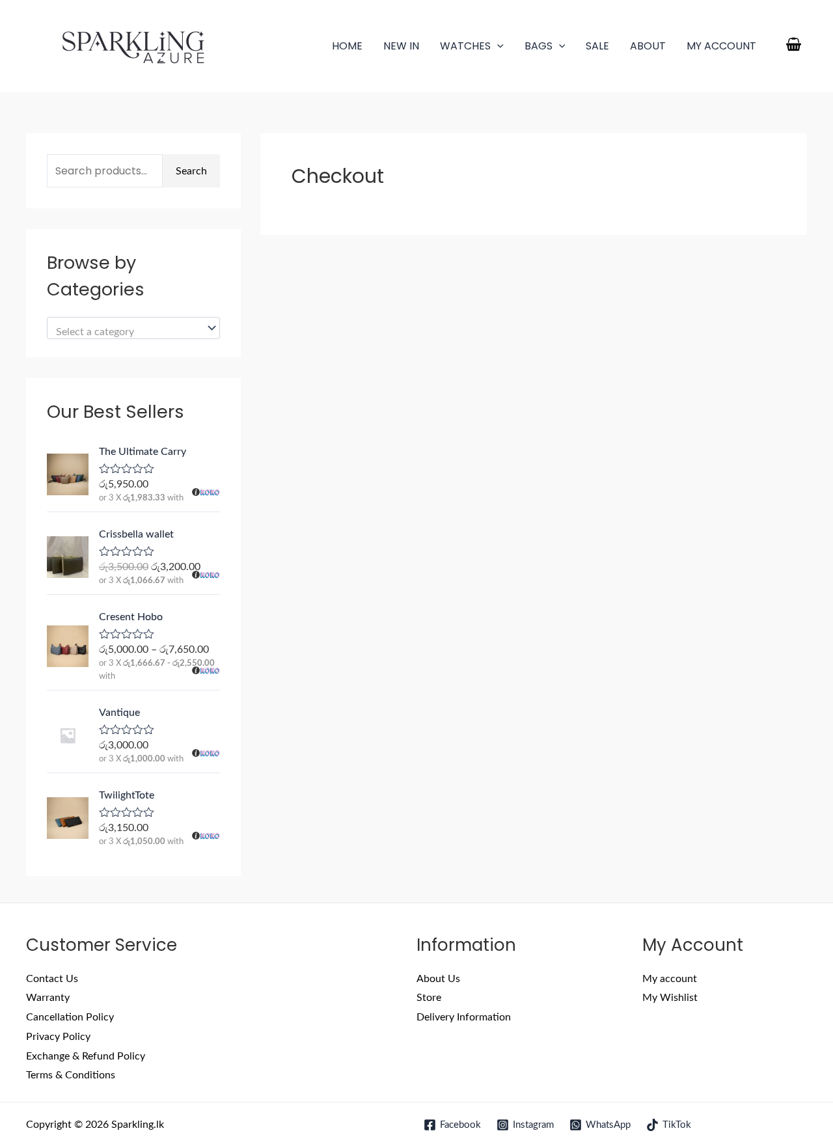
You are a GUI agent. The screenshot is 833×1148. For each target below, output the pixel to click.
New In (401, 45)
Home (347, 45)
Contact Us (52, 979)
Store (428, 997)
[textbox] (127, 332)
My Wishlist (670, 997)
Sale (597, 45)
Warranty (48, 997)
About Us (438, 979)
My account (721, 45)
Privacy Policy (58, 1037)
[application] (497, 45)
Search (191, 171)
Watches (465, 45)
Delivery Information (463, 1017)
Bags (539, 45)
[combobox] (133, 328)
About (648, 45)
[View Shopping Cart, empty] (793, 46)
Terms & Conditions (70, 1075)
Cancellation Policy (70, 1017)
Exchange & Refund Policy (85, 1056)
